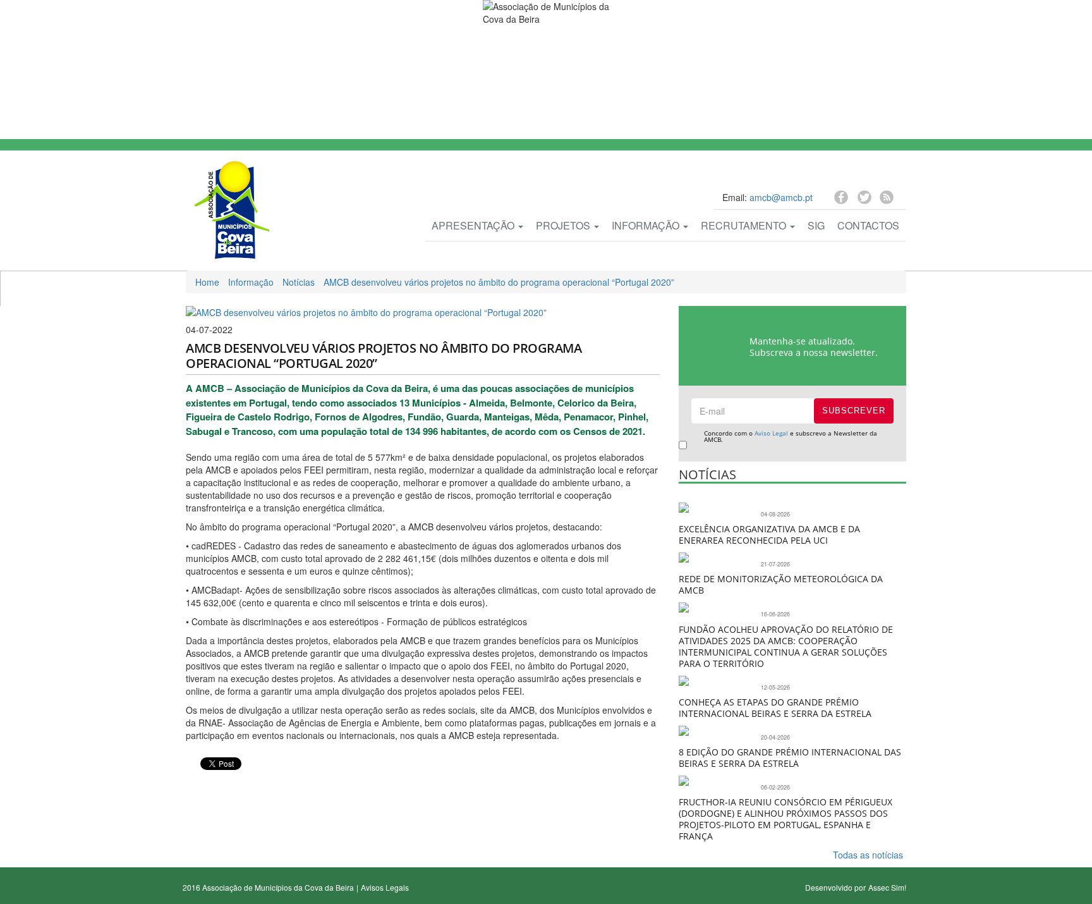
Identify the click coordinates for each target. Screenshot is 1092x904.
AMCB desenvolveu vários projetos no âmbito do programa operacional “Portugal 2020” (499, 282)
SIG (816, 225)
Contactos (868, 225)
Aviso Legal (771, 433)
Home (207, 282)
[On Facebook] (842, 199)
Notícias (298, 282)
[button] (194, 783)
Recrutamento (745, 225)
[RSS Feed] (887, 199)
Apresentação (474, 225)
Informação (647, 225)
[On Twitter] (865, 200)
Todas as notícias (868, 854)
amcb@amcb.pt (781, 197)
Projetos (564, 225)
